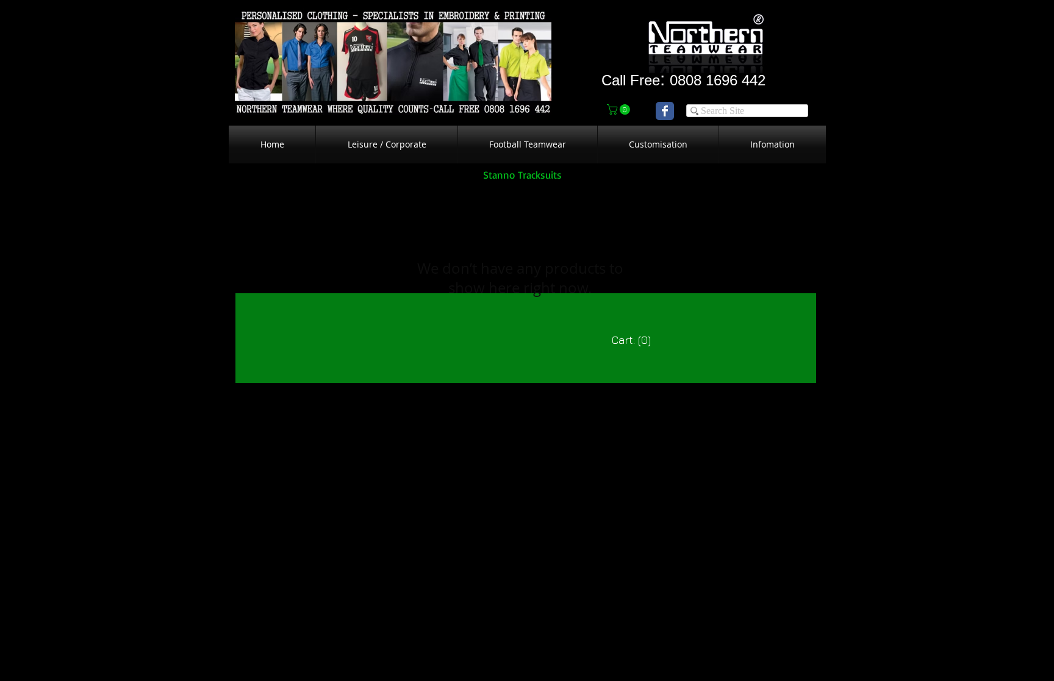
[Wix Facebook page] (665, 111)
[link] (620, 109)
